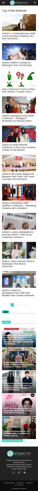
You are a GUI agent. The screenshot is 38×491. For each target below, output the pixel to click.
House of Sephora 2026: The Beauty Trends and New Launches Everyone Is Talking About (19, 364)
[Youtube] (24, 473)
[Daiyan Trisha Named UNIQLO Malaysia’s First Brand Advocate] (19, 250)
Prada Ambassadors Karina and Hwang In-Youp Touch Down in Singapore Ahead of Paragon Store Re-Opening (18, 386)
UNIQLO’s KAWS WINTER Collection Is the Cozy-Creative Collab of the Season (18, 147)
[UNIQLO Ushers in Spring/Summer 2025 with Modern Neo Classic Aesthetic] (19, 279)
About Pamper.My (9, 483)
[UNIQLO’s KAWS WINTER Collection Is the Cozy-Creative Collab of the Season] (19, 134)
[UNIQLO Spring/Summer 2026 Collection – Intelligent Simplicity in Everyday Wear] (19, 104)
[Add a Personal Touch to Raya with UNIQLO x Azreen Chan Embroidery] (19, 78)
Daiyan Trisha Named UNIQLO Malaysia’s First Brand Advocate (18, 264)
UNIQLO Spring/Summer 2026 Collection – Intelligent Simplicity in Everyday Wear (18, 118)
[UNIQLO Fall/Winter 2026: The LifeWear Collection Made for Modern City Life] (19, 427)
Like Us (5, 312)
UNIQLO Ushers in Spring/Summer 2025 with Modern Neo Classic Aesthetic (18, 293)
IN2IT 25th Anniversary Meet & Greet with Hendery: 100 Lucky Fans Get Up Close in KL (17, 410)
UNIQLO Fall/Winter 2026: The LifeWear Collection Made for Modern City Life (16, 433)
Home (4, 7)
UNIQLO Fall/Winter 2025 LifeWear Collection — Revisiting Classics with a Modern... (19, 206)
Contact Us (29, 483)
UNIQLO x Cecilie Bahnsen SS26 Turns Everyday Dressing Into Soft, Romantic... (18, 36)
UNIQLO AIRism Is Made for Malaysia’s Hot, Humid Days (17, 64)
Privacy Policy (19, 485)
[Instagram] (19, 472)
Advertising (20, 483)
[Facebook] (14, 473)
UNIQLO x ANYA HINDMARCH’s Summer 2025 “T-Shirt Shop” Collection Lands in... (17, 235)
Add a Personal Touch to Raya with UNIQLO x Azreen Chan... (18, 90)
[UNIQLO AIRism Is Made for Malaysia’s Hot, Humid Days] (19, 51)
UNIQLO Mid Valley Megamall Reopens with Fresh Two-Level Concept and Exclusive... (18, 177)
